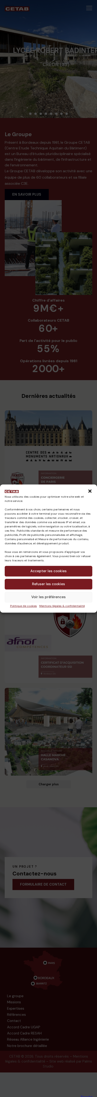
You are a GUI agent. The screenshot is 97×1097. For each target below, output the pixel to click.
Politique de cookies (23, 606)
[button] (90, 491)
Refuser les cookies (48, 584)
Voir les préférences (48, 597)
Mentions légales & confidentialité (62, 606)
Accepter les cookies (48, 571)
